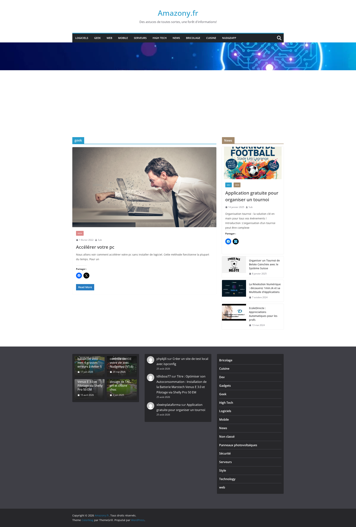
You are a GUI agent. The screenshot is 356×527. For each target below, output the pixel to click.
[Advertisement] (178, 98)
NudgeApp (229, 38)
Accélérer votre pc (95, 247)
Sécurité (225, 453)
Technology (227, 479)
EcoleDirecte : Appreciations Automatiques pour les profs (263, 313)
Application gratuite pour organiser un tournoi (251, 196)
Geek (97, 38)
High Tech (160, 38)
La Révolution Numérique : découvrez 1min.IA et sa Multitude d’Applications (265, 288)
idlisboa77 (163, 376)
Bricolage (193, 38)
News (176, 38)
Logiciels (81, 38)
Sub (100, 239)
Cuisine (211, 38)
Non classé (227, 437)
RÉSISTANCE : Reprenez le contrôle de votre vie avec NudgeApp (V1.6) (121, 358)
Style (222, 470)
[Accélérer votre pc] (144, 187)
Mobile (123, 38)
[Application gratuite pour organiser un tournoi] (253, 163)
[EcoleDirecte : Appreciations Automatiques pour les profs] (234, 316)
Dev (228, 185)
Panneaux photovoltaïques (238, 445)
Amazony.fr (178, 13)
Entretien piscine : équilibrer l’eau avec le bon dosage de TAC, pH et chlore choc (121, 380)
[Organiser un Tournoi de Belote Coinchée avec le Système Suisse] (234, 267)
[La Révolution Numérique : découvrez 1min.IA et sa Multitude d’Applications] (234, 291)
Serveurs (140, 38)
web (109, 38)
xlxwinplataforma (168, 405)
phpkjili (161, 359)
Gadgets (225, 386)
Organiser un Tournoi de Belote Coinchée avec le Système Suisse (264, 264)
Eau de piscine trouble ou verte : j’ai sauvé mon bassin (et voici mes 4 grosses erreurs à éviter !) (90, 357)
